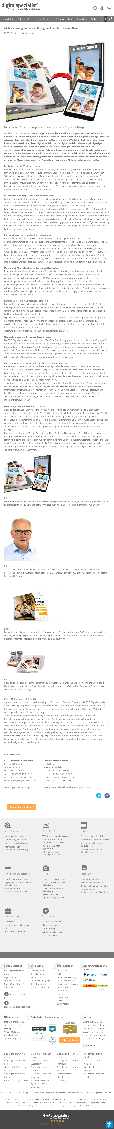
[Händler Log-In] (103, 9)
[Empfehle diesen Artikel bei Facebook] (107, 796)
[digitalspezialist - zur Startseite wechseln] (20, 8)
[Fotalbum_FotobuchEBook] (57, 81)
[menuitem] (95, 9)
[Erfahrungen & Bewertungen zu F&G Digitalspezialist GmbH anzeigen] (39, 1032)
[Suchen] (110, 18)
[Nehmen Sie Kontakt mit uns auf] (95, 9)
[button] (109, 1124)
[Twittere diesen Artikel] (100, 796)
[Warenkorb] (110, 9)
